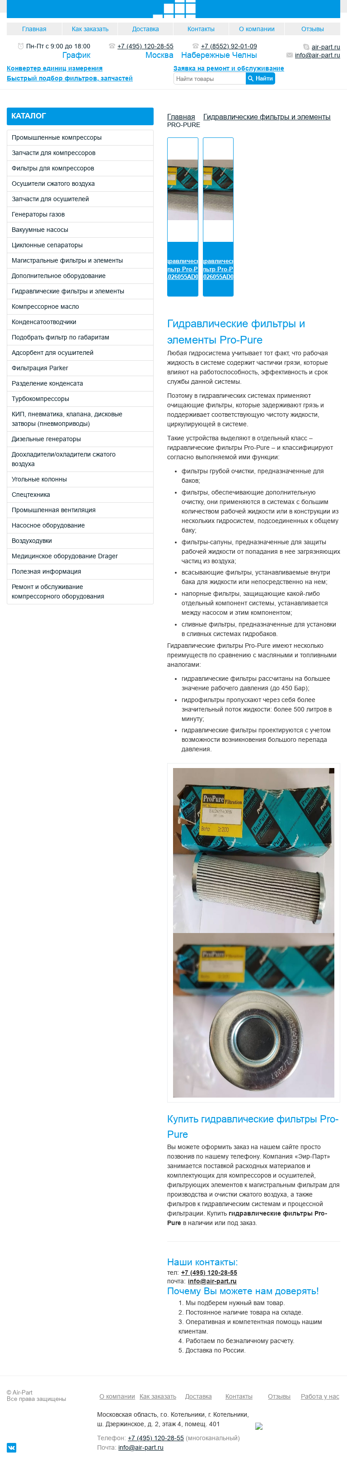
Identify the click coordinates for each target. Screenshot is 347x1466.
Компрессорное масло (45, 306)
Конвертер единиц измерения (55, 68)
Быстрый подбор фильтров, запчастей (70, 78)
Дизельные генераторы (46, 439)
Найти (264, 78)
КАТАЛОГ (28, 116)
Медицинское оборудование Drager (65, 556)
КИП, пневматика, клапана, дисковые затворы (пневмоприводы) (67, 418)
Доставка (145, 29)
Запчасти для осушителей (50, 199)
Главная (34, 29)
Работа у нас (320, 1396)
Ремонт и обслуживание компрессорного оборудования (58, 591)
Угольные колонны (39, 479)
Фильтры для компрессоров (53, 168)
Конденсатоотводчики (44, 321)
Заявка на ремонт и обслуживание (229, 68)
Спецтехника (31, 494)
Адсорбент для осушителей (53, 352)
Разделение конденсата (47, 383)
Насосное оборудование (48, 525)
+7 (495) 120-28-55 (209, 1272)
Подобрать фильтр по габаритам (60, 337)
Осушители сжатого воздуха (53, 183)
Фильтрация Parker (40, 368)
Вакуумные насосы (40, 229)
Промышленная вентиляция (54, 510)
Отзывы (312, 29)
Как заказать (90, 29)
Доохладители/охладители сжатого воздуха (64, 459)
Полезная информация (46, 571)
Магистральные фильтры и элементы (67, 260)
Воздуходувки (32, 540)
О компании (257, 29)
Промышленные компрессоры (57, 137)
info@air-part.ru (212, 1281)
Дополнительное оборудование (59, 275)
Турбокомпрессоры (40, 398)
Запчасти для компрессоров (53, 152)
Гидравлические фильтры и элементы (68, 291)
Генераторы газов (38, 214)
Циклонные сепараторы (47, 245)
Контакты (201, 29)
